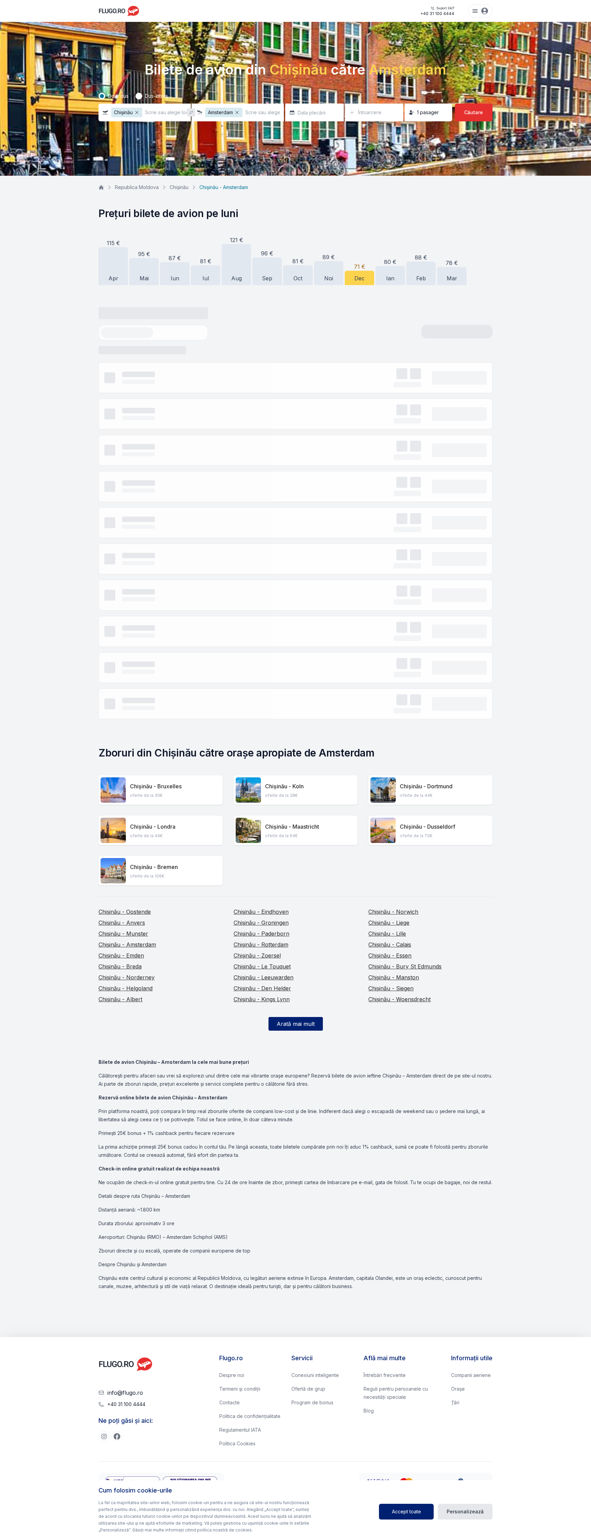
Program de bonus (312, 1402)
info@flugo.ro (125, 1392)
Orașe (458, 1389)
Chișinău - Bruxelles (156, 786)
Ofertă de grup (308, 1389)
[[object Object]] (103, 1436)
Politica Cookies (237, 1443)
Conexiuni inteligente (315, 1375)
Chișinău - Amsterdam (127, 944)
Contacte (229, 1402)
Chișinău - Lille (387, 933)
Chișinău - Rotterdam (261, 944)
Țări (455, 1402)
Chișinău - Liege (388, 922)
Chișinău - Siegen (390, 988)
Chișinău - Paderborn (261, 933)
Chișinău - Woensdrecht (399, 999)
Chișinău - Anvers (121, 922)
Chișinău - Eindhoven (261, 911)
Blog (369, 1411)
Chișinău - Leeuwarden (263, 977)
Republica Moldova (137, 187)
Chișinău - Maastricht (292, 826)
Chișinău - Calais (389, 944)
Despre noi (231, 1375)
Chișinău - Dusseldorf (427, 826)
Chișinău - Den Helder (262, 988)
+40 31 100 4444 (437, 11)
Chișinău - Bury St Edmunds (405, 966)
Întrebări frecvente (385, 1375)
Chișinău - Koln (284, 786)
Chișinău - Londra (152, 826)
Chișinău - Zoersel (257, 955)
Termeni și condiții (239, 1389)
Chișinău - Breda (120, 966)
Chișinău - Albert (120, 999)
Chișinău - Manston (393, 977)
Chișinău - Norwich (393, 911)
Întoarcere (369, 112)
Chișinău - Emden (121, 955)
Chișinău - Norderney (126, 977)
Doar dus (118, 96)
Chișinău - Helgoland (125, 988)
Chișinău (179, 187)
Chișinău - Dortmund (426, 786)
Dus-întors (156, 96)
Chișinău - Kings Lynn (262, 999)
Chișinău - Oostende (124, 911)
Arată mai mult (296, 1023)
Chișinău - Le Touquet (262, 966)
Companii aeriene (471, 1375)
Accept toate (406, 1511)
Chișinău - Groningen (261, 922)
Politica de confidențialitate (249, 1416)
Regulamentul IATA (240, 1430)
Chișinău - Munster (123, 933)
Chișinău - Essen (389, 955)
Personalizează (465, 1511)
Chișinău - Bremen (154, 867)
